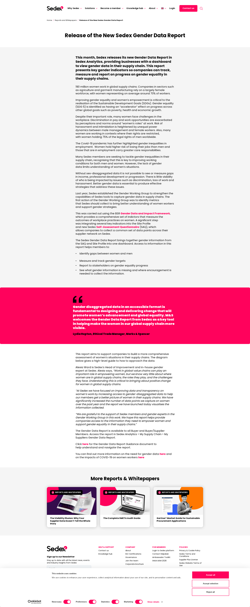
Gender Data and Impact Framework (145, 213)
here (85, 444)
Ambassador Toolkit (161, 557)
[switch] (92, 602)
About (152, 8)
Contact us (188, 8)
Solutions (90, 8)
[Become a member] (122, 8)
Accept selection (210, 583)
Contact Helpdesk (160, 554)
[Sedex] (55, 8)
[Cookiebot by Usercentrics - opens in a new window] (34, 602)
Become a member (111, 8)
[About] (156, 8)
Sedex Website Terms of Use (190, 564)
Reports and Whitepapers (66, 20)
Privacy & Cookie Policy (189, 550)
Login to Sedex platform (163, 550)
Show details (153, 602)
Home (49, 20)
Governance (131, 557)
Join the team (131, 560)
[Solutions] (96, 8)
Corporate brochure (134, 564)
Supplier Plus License (188, 559)
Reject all (210, 592)
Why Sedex (73, 8)
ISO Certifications (133, 554)
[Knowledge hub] (144, 8)
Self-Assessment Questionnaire (117, 227)
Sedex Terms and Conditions (187, 555)
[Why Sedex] (80, 8)
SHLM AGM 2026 (159, 560)
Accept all (210, 575)
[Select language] (163, 8)
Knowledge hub (135, 8)
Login (172, 8)
